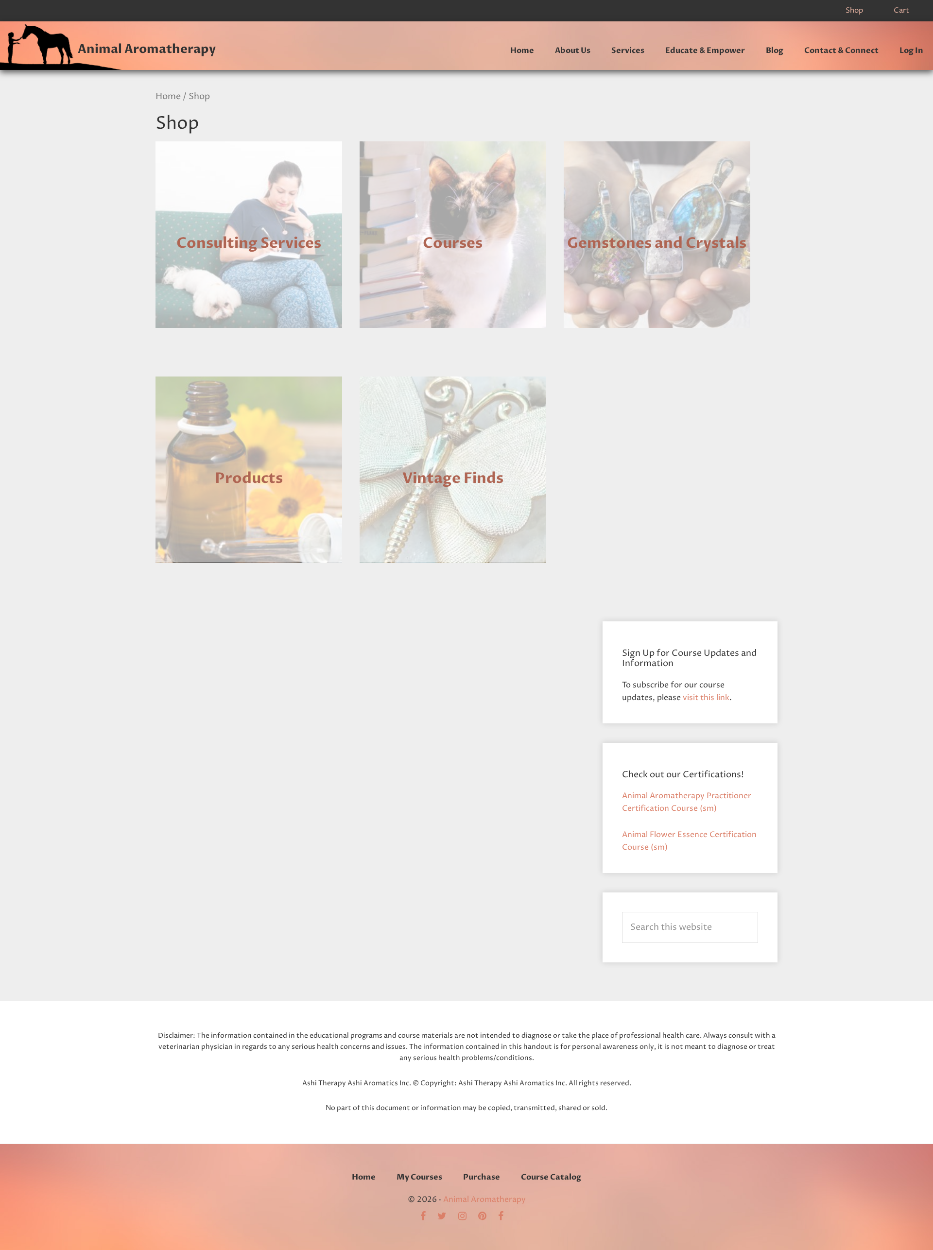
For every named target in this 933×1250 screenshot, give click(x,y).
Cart (901, 10)
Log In (911, 50)
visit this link (706, 697)
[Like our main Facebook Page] (505, 1217)
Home (168, 96)
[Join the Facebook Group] (427, 1217)
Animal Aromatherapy (147, 49)
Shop (854, 10)
